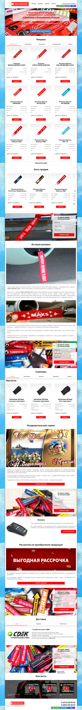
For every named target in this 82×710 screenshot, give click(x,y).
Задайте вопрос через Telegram (41, 31)
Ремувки (34, 3)
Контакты (53, 3)
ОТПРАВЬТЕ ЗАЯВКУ (64, 234)
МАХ (71, 707)
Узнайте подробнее (41, 484)
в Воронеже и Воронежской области (41, 17)
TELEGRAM (63, 707)
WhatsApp (61, 5)
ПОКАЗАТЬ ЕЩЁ (41, 163)
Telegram (67, 5)
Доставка (47, 3)
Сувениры (40, 3)
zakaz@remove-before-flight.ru (69, 3)
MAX (73, 5)
